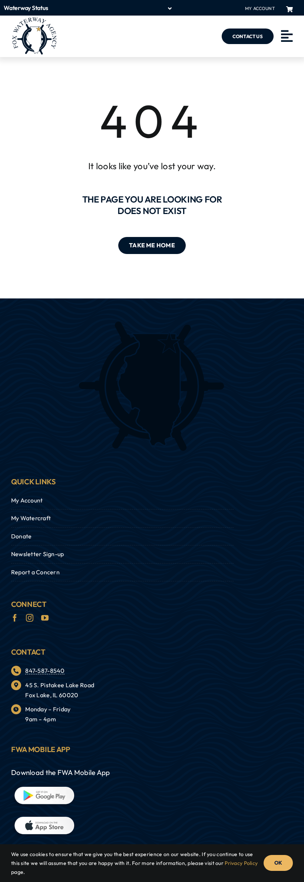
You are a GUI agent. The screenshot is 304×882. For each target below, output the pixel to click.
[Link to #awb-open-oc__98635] (287, 36)
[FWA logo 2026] (34, 20)
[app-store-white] (43, 819)
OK (278, 862)
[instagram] (29, 618)
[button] (88, 8)
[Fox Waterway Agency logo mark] (152, 324)
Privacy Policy (241, 863)
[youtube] (45, 618)
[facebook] (15, 618)
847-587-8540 (45, 670)
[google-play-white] (43, 789)
